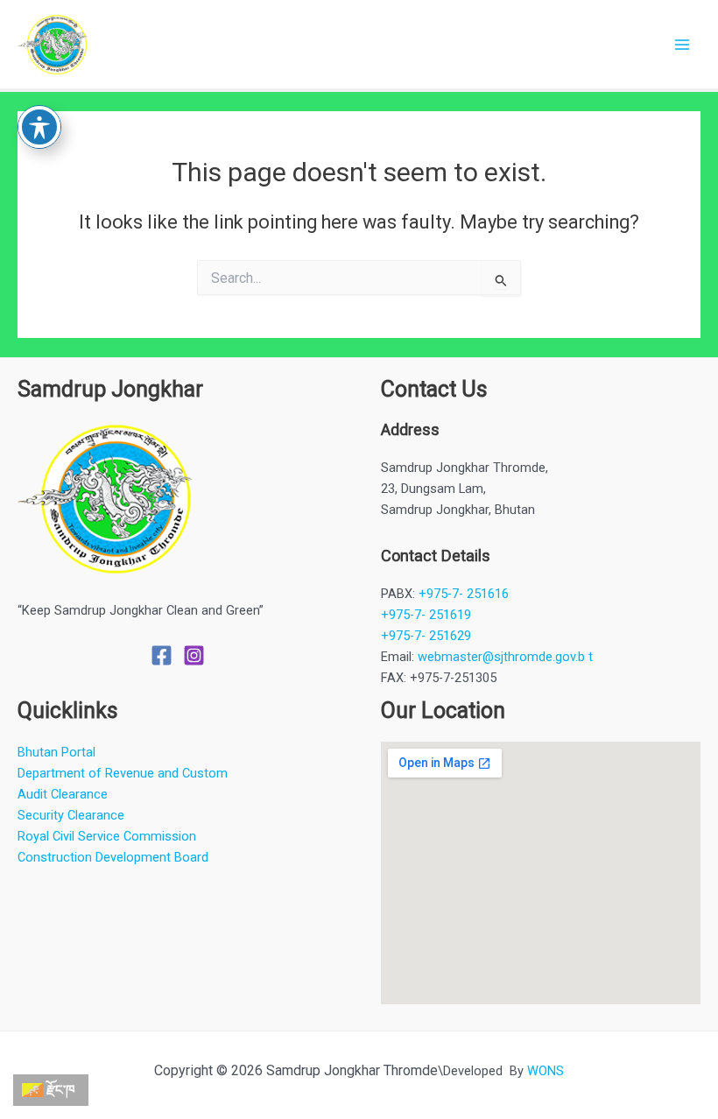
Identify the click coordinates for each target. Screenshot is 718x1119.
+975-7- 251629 (426, 636)
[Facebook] (161, 655)
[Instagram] (194, 655)
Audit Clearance (63, 794)
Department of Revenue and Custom (123, 773)
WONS (545, 1071)
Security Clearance (71, 815)
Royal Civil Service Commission (107, 836)
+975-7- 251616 (464, 594)
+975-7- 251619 (426, 615)
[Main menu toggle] (682, 44)
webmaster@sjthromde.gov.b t (505, 657)
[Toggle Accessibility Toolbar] (39, 127)
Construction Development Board (113, 857)
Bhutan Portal (56, 752)
